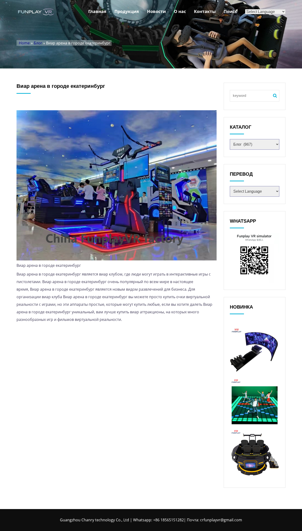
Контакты (205, 11)
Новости (156, 11)
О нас (180, 11)
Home (24, 43)
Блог (38, 43)
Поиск (230, 11)
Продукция (126, 11)
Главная (97, 11)
